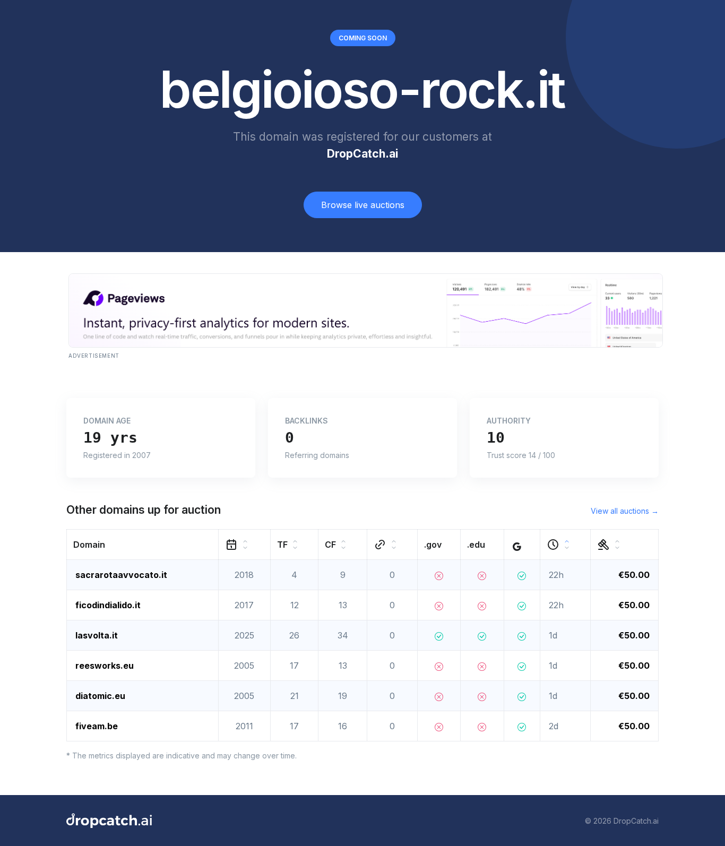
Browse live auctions (362, 205)
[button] (143, 545)
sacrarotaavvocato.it (121, 574)
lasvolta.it (96, 635)
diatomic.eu (100, 695)
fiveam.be (96, 726)
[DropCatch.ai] (109, 820)
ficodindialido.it (108, 605)
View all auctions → (625, 510)
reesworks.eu (104, 665)
